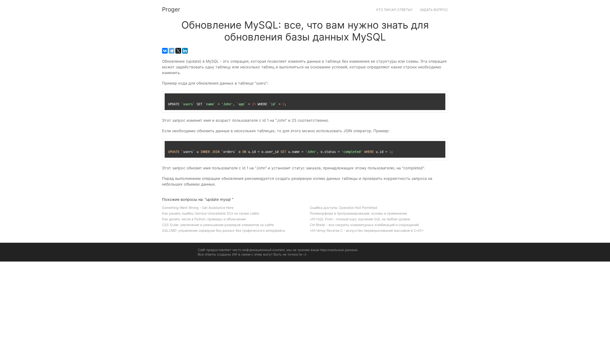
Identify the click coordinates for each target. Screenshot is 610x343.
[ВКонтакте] (165, 51)
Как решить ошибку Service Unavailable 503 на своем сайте (210, 213)
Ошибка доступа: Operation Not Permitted (343, 208)
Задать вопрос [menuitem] (434, 10)
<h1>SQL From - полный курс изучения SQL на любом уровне (360, 219)
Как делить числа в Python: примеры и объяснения (204, 219)
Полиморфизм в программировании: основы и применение (358, 213)
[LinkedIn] (185, 51)
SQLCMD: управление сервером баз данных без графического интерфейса (223, 230)
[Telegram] (171, 51)
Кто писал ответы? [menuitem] (394, 10)
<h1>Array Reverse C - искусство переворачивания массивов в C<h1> (367, 230)
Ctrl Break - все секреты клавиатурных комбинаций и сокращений (364, 225)
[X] (178, 51)
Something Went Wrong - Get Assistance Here (198, 208)
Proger (171, 9)
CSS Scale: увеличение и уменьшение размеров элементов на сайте (218, 225)
